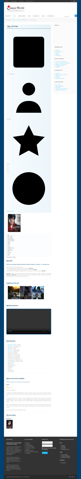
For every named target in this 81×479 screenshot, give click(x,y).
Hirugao (57, 54)
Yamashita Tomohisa (12, 344)
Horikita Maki (10, 345)
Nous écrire (63, 448)
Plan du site (63, 462)
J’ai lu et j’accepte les (49, 448)
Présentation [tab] (9, 257)
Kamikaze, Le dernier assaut (61, 64)
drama (41, 264)
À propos (63, 445)
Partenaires (63, 446)
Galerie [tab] (14, 257)
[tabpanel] (28, 344)
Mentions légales (64, 454)
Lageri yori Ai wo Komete (60, 90)
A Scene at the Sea (59, 51)
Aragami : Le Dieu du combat (61, 74)
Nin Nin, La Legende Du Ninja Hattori (63, 63)
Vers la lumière (58, 85)
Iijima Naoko (10, 351)
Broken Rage (58, 55)
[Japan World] (15, 8)
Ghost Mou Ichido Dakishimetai (62, 88)
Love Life (57, 50)
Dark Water (58, 77)
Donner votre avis (10, 211)
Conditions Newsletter (65, 457)
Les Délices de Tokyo (60, 65)
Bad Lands (58, 73)
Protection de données (65, 456)
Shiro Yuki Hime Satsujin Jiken (61, 61)
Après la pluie (58, 87)
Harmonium (58, 66)
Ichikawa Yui (10, 349)
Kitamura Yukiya (11, 362)
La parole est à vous (65, 449)
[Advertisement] (53, 6)
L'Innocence (58, 52)
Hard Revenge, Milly (59, 86)
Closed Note (58, 75)
